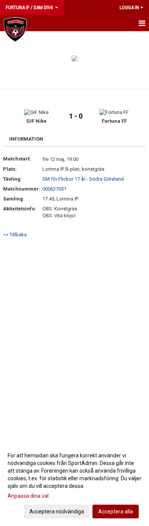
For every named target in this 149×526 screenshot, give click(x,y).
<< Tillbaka (15, 234)
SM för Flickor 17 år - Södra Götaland (83, 179)
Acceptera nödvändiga (56, 511)
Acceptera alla (115, 511)
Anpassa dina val (28, 496)
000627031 (54, 189)
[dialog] (74, 483)
